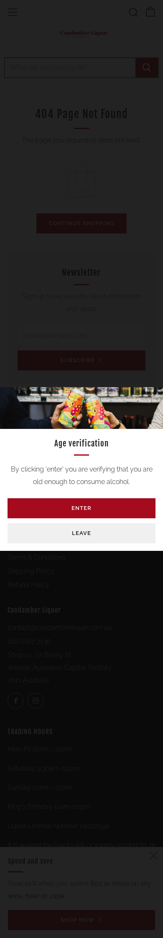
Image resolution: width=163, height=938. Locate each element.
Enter (81, 508)
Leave (81, 533)
